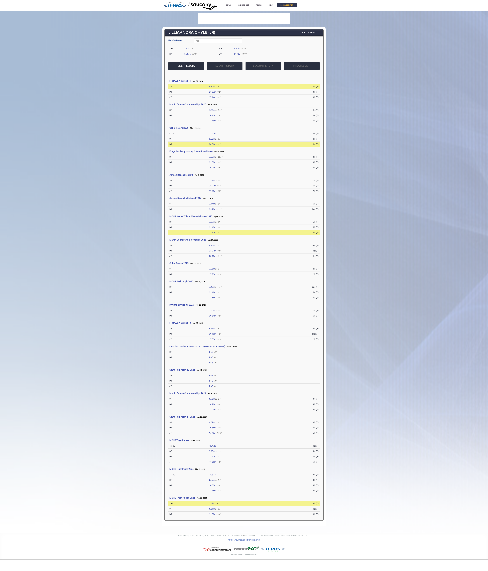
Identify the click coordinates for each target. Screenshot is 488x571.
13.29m (212, 409)
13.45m (212, 490)
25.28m (212, 209)
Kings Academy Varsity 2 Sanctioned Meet (191, 151)
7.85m (212, 110)
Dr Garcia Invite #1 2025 (181, 304)
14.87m (212, 485)
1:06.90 (212, 133)
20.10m (212, 256)
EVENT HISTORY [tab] (224, 65)
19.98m (212, 191)
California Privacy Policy (199, 535)
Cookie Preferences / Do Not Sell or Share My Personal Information (284, 535)
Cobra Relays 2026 (178, 127)
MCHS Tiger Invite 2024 (181, 469)
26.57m (212, 92)
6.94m (212, 245)
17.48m (212, 121)
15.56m (212, 462)
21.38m (212, 162)
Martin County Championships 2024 (187, 393)
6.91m (212, 328)
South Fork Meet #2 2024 (182, 369)
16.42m (212, 433)
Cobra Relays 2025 (178, 263)
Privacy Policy (183, 535)
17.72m (212, 456)
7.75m (212, 451)
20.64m (212, 316)
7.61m (212, 180)
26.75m (212, 115)
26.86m (187, 54)
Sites (224, 535)
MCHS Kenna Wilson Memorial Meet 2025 (190, 216)
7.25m (212, 269)
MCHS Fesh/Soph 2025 (181, 281)
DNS (211, 352)
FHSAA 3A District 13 (180, 81)
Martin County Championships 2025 (187, 239)
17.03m (212, 339)
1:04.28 (212, 446)
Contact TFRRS (250, 535)
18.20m (212, 404)
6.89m (212, 422)
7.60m (212, 157)
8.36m (212, 139)
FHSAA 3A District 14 (180, 323)
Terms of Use (216, 535)
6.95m (212, 399)
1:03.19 (212, 474)
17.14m (212, 97)
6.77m (212, 480)
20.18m (212, 334)
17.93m (212, 274)
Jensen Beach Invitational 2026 (185, 198)
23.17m (212, 227)
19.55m (212, 427)
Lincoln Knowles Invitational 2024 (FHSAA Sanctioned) (197, 346)
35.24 (186, 48)
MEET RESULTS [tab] (186, 65)
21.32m (237, 54)
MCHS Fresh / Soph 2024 (182, 497)
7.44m (212, 204)
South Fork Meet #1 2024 (182, 416)
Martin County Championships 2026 (187, 104)
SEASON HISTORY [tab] (263, 65)
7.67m (212, 222)
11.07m (212, 514)
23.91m (212, 251)
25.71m (212, 186)
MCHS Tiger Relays (179, 440)
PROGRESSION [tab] (301, 65)
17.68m (212, 297)
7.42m (212, 287)
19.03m (212, 167)
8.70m (237, 48)
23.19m (212, 292)
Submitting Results (235, 535)
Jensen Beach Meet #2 (181, 174)
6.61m (212, 509)
